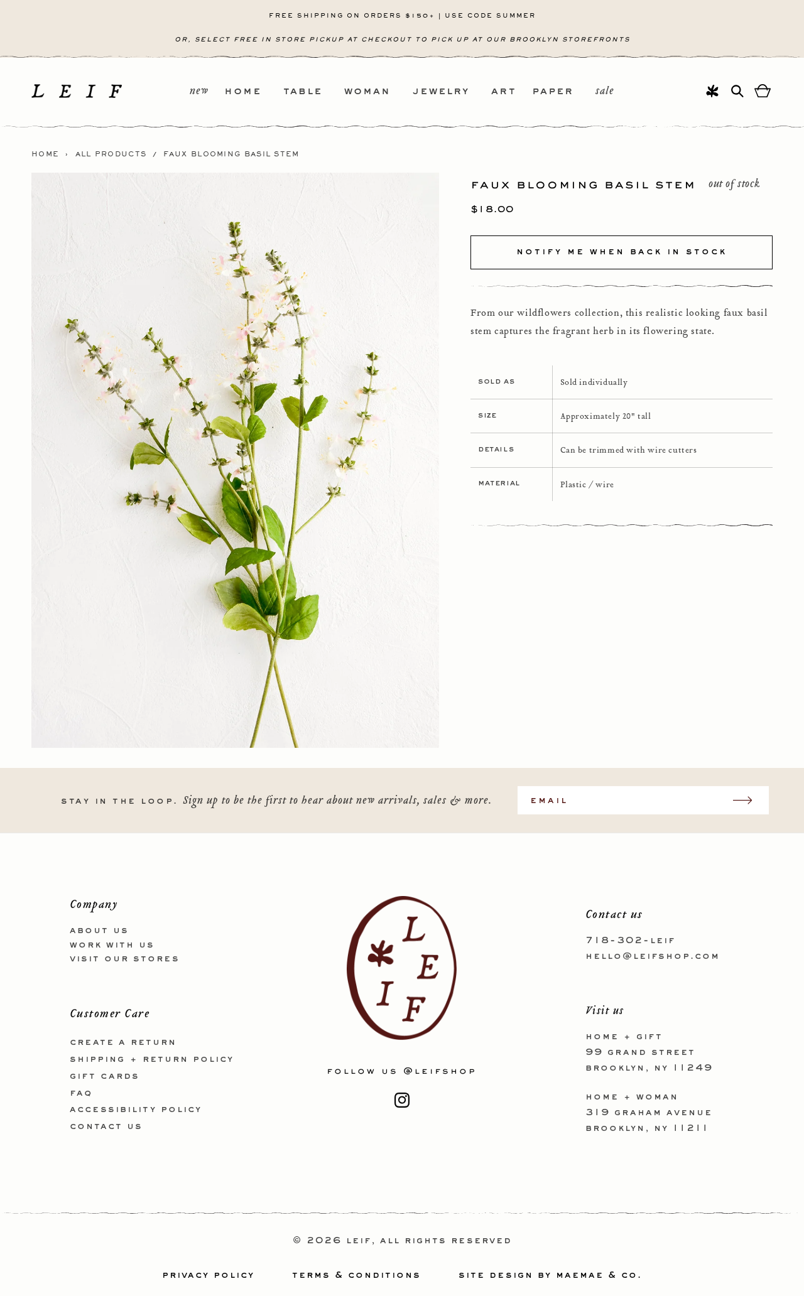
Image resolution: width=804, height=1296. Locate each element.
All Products (111, 154)
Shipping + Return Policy (152, 1059)
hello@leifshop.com (652, 956)
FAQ (81, 1093)
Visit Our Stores (125, 958)
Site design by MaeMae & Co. (550, 1275)
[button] (253, 92)
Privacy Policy (208, 1275)
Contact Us (106, 1126)
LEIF (358, 1240)
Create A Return (123, 1042)
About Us (99, 930)
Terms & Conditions (356, 1275)
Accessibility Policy (136, 1109)
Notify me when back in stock (621, 251)
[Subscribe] (749, 800)
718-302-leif (630, 940)
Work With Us (112, 945)
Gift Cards (104, 1076)
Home (45, 154)
